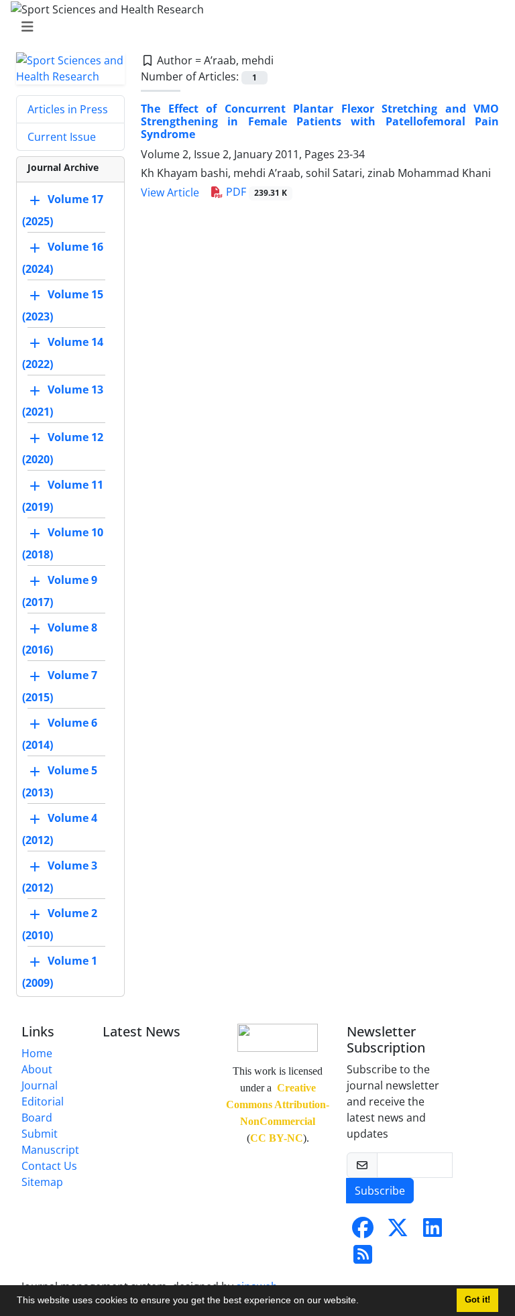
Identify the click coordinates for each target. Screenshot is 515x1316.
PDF (255, 191)
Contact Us (49, 1165)
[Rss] (363, 1258)
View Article (170, 192)
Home (36, 1053)
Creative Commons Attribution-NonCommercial (277, 1104)
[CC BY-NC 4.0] (277, 1036)
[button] (363, 1302)
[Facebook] (363, 1231)
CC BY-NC (276, 1138)
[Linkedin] (432, 1231)
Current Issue (61, 136)
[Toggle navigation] (253, 26)
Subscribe (380, 1190)
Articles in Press (67, 109)
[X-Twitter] (398, 1231)
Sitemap (42, 1182)
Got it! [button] (477, 1300)
